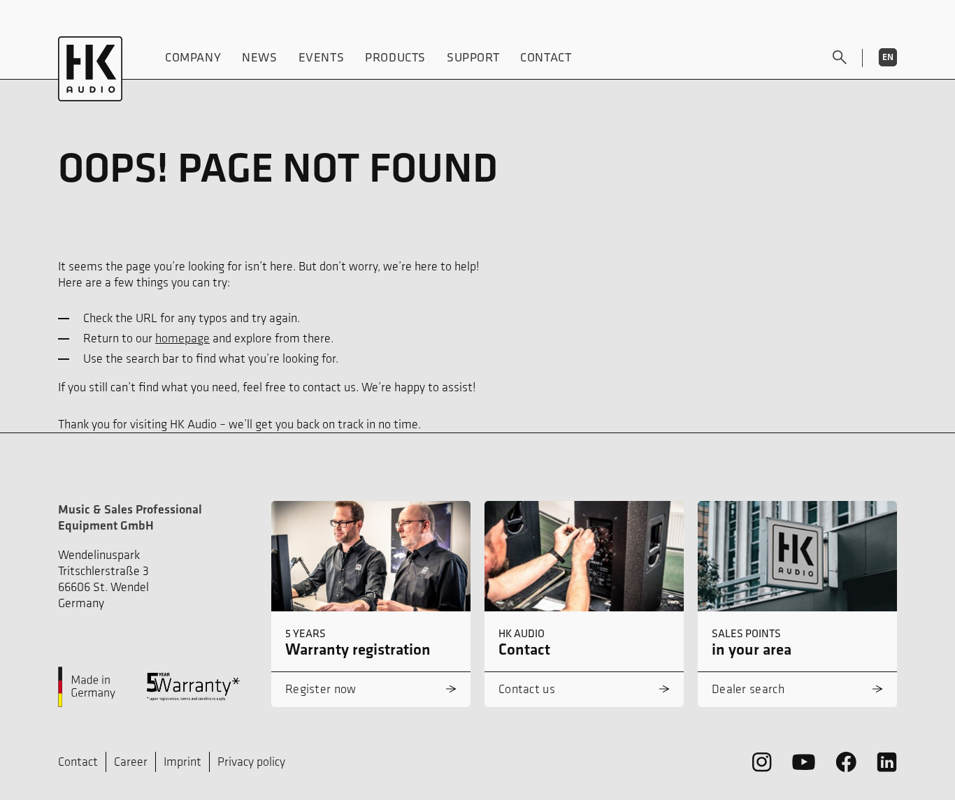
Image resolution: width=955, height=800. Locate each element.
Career (131, 761)
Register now (321, 689)
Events (322, 57)
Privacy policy (251, 761)
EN (887, 57)
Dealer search (748, 689)
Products (395, 57)
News (259, 57)
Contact (545, 57)
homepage (182, 338)
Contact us (526, 689)
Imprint (182, 761)
